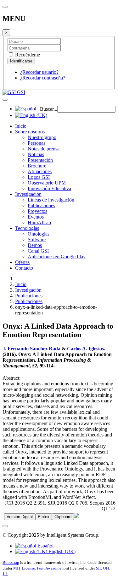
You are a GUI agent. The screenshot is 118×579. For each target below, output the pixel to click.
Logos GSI (39, 177)
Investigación (28, 194)
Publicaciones (41, 205)
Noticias (36, 154)
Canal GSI (38, 251)
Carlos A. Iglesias (85, 348)
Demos (35, 245)
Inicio (20, 126)
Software (37, 239)
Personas (36, 143)
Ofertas (22, 262)
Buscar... (48, 109)
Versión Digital (20, 516)
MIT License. (24, 568)
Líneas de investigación (51, 199)
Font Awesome (49, 568)
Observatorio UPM (47, 182)
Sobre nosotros (30, 131)
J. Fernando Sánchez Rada (31, 348)
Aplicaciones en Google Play (57, 256)
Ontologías (38, 234)
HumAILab (39, 222)
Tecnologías (27, 228)
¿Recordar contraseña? (42, 77)
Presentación (40, 160)
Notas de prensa (43, 148)
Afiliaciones (40, 171)
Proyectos (37, 211)
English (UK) (61, 551)
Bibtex (43, 516)
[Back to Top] (5, 526)
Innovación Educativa (49, 188)
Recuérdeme (27, 54)
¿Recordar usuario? (39, 72)
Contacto (24, 268)
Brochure (37, 165)
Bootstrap (11, 562)
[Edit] (76, 516)
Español (44, 545)
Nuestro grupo (42, 137)
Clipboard (62, 516)
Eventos (36, 216)
